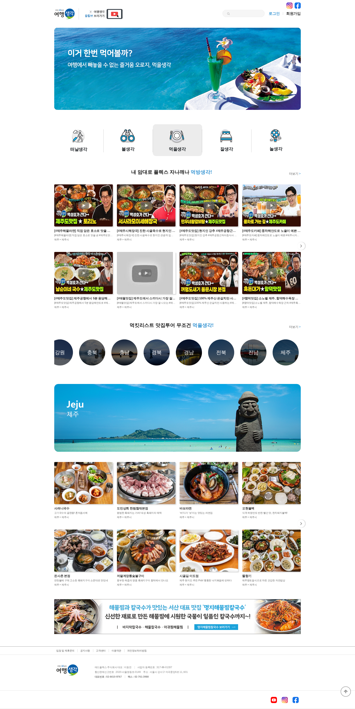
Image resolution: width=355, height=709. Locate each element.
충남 (124, 352)
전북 (221, 352)
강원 (60, 352)
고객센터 (101, 650)
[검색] (228, 13)
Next (301, 246)
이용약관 (116, 650)
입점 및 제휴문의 (65, 650)
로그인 (274, 13)
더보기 (295, 173)
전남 (253, 352)
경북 (157, 352)
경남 (189, 352)
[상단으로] (346, 691)
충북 (92, 352)
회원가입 (293, 13)
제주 (286, 352)
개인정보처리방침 (136, 650)
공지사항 (85, 650)
